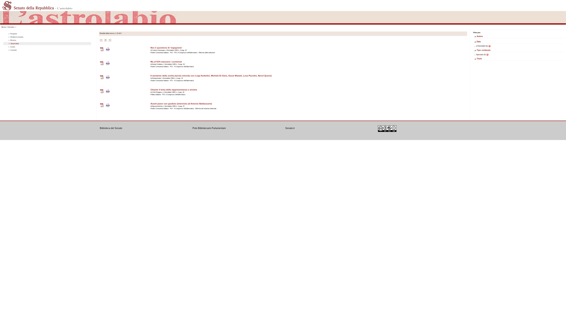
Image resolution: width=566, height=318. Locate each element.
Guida (12, 47)
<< (101, 40)
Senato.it (289, 128)
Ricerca (13, 40)
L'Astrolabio (10, 27)
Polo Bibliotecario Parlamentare (209, 128)
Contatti (13, 50)
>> (110, 40)
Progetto (13, 34)
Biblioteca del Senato (111, 128)
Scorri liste (15, 43)
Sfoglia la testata (16, 37)
